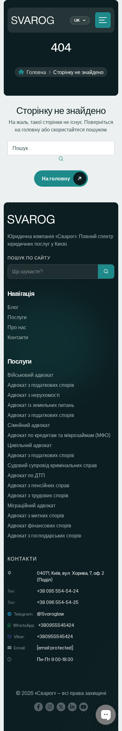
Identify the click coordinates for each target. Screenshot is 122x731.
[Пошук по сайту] (106, 271)
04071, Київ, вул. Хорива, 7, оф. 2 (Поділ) (70, 576)
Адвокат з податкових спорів (41, 385)
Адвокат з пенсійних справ (38, 485)
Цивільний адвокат (30, 445)
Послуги (17, 317)
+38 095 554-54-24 (58, 591)
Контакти (18, 337)
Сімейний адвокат (29, 425)
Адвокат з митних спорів (36, 515)
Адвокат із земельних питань (41, 405)
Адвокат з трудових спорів (38, 495)
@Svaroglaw (50, 614)
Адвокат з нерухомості (34, 395)
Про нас (17, 327)
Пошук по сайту (29, 258)
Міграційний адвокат (31, 505)
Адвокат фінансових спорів (39, 525)
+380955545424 (56, 625)
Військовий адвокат (30, 374)
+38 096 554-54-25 (58, 602)
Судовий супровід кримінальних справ (52, 465)
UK (77, 20)
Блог (13, 307)
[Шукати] (61, 159)
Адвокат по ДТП (26, 475)
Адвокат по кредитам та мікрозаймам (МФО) (59, 435)
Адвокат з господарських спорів (44, 535)
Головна (36, 72)
